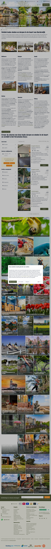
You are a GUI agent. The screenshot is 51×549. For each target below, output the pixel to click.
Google (28, 276)
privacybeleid (23, 276)
